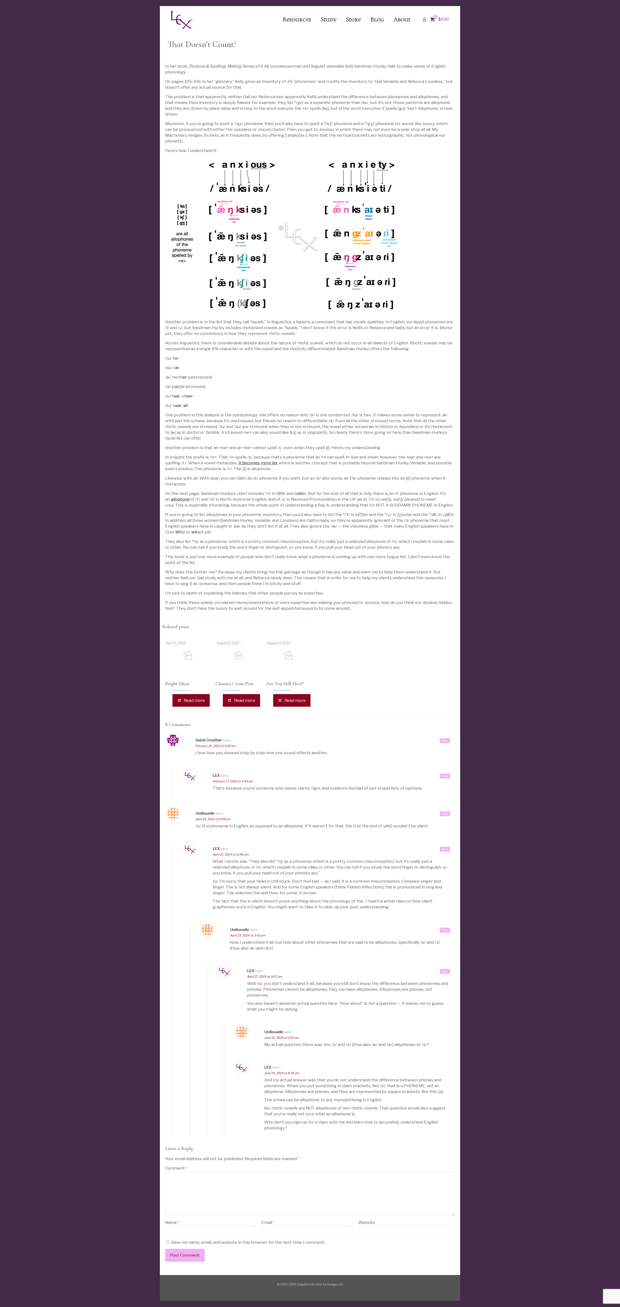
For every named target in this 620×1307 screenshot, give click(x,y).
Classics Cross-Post (235, 684)
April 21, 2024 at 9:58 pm (213, 819)
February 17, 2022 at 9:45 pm (233, 781)
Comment (176, 1168)
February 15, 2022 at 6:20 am (215, 746)
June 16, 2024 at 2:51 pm (281, 1037)
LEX (216, 775)
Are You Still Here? (285, 684)
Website (366, 1222)
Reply (445, 740)
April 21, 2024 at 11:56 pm (231, 854)
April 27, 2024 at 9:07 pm (264, 976)
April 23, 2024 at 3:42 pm (247, 935)
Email (268, 1222)
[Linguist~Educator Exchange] (181, 19)
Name (172, 1222)
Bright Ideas (177, 684)
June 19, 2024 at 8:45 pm (281, 1073)
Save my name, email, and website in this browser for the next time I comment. (248, 1242)
